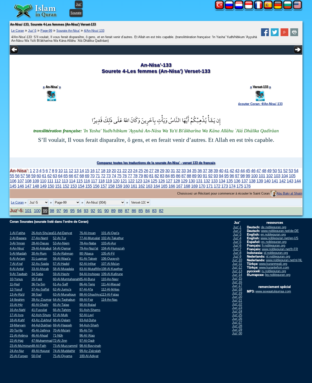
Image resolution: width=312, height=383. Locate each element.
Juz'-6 (237, 245)
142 (282, 180)
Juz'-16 (237, 282)
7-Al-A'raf (16, 264)
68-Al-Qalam (61, 320)
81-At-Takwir (88, 258)
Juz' (78, 4)
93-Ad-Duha (87, 320)
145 (13, 186)
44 (242, 170)
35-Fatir (36, 279)
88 (189, 175)
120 (116, 180)
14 (81, 170)
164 (156, 186)
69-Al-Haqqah (62, 325)
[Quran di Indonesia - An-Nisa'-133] (248, 8)
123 (139, 180)
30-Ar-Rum (39, 253)
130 (191, 180)
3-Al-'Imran (17, 243)
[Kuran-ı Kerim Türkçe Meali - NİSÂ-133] (219, 8)
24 (135, 170)
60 (39, 175)
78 (135, 175)
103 (277, 175)
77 (130, 175)
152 (66, 186)
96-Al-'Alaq (87, 335)
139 (259, 180)
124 (146, 180)
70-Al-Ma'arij (61, 330)
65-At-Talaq (61, 305)
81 (151, 175)
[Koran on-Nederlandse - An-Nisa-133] (238, 8)
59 (33, 175)
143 (290, 180)
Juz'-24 (237, 311)
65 (65, 175)
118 (101, 180)
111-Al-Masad (110, 284)
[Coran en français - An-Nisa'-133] (258, 8)
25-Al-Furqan (19, 356)
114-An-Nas (109, 299)
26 (146, 170)
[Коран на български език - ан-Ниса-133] (287, 8)
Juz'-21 (237, 300)
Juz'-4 (237, 238)
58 (28, 175)
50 (275, 170)
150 (51, 186)
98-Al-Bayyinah (90, 346)
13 (76, 170)
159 (119, 186)
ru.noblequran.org (274, 271)
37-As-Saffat (40, 289)
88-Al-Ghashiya (90, 294)
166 (171, 186)
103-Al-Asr (108, 243)
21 (119, 170)
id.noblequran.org (276, 253)
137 (244, 180)
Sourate (75, 13)
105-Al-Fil (108, 253)
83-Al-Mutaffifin (90, 269)
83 (162, 175)
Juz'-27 (237, 322)
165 (164, 186)
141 (275, 180)
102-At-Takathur (112, 238)
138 (252, 180)
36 (199, 170)
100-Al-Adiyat (88, 356)
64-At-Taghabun (64, 299)
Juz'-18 (237, 289)
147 (28, 186)
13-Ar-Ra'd (17, 294)
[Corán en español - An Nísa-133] (268, 8)
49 (269, 170)
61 (44, 175)
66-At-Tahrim (62, 310)
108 (28, 180)
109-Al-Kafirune (112, 274)
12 (71, 170)
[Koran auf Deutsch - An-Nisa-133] (277, 8)
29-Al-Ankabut (41, 248)
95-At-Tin (85, 330)
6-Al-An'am (17, 258)
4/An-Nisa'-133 (94, 30)
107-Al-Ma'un (110, 264)
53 (291, 170)
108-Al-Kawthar (112, 269)
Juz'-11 (237, 264)
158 (111, 186)
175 (239, 186)
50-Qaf (36, 356)
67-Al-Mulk (60, 315)
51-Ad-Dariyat (62, 233)
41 (226, 170)
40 (221, 170)
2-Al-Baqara (18, 238)
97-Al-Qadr (87, 340)
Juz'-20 (237, 297)
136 (237, 180)
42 (232, 170)
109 (35, 180)
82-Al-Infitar (87, 264)
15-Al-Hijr (16, 305)
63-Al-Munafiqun (64, 294)
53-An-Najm (61, 243)
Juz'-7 (237, 249)
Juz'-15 (237, 278)
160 (126, 186)
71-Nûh (58, 335)
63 (55, 175)
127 (169, 180)
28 (157, 170)
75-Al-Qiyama (62, 356)
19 (108, 170)
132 (207, 180)
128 (176, 180)
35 (194, 170)
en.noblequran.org (273, 234)
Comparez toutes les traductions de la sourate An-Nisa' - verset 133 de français (156, 163)
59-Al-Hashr (61, 274)
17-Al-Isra (16, 315)
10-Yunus (16, 279)
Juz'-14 (237, 275)
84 (167, 175)
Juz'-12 (237, 267)
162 (141, 186)
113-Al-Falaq (110, 294)
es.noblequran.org (273, 242)
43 (237, 170)
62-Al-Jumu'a (62, 289)
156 (96, 186)
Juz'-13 (237, 271)
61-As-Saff (60, 284)
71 (98, 175)
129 (184, 180)
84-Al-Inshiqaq (89, 274)
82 (157, 175)
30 (167, 170)
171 (209, 186)
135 (229, 180)
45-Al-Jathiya (40, 330)
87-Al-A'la (86, 289)
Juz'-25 (237, 315)
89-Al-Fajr (86, 299)
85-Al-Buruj (87, 279)
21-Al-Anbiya (19, 335)
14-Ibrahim (17, 299)
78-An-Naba (87, 243)
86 (178, 175)
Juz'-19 (237, 293)
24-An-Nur (17, 351)
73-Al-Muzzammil (65, 346)
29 (162, 170)
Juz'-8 (237, 253)
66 (71, 175)
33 (183, 170)
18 (103, 170)
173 (224, 186)
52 (285, 170)
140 (267, 180)
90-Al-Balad (87, 305)
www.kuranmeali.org (273, 264)
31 (173, 170)
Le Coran (17, 30)
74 (114, 175)
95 (226, 175)
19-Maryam (18, 325)
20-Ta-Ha (16, 330)
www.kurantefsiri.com (274, 267)
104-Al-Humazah (113, 248)
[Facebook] (265, 35)
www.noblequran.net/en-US (279, 238)
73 (108, 175)
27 (151, 170)
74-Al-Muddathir (64, 351)
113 (65, 180)
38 (210, 170)
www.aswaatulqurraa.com (273, 291)
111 (50, 180)
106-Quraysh (110, 258)
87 (183, 175)
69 (87, 175)
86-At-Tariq (87, 284)
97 (237, 175)
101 (262, 175)
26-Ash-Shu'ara (42, 233)
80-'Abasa (86, 253)
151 (58, 186)
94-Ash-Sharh (89, 325)
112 (57, 180)
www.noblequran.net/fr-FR (280, 249)
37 (205, 170)
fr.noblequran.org (273, 245)
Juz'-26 (237, 319)
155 (88, 186)
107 (20, 180)
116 (87, 180)
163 (149, 186)
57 (22, 175)
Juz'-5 (32, 30)
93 (216, 175)
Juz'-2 (237, 231)
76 (124, 175)
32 (178, 170)
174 (232, 186)
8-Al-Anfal (17, 269)
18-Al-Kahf (17, 320)
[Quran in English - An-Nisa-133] (297, 8)
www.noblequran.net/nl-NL (284, 260)
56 (17, 175)
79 (140, 175)
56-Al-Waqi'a (61, 258)
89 (194, 175)
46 (253, 170)
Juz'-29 (237, 329)
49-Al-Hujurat (40, 351)
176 (247, 186)
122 (131, 180)
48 (264, 170)
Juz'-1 (237, 227)
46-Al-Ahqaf (39, 335)
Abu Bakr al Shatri (289, 193)
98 (242, 175)
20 (114, 170)
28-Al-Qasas (40, 243)
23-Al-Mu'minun (20, 346)
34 (189, 170)
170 (202, 186)
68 (81, 175)
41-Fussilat (39, 310)
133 (214, 180)
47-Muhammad (41, 340)
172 (217, 186)
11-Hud (15, 284)
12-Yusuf (16, 289)
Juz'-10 (237, 260)
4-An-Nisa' (17, 248)
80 (146, 175)
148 (35, 186)
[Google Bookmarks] (284, 35)
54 (296, 170)
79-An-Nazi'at (88, 248)
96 (232, 175)
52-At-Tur (59, 238)
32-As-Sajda (40, 264)
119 (109, 180)
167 (179, 186)
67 (76, 175)
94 (221, 175)
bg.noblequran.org (277, 275)
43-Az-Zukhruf (41, 320)
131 (199, 180)
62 (49, 175)
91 (205, 175)
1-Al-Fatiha (17, 233)
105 (292, 175)
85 (173, 175)
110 (43, 180)
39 (216, 170)
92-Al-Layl (86, 315)
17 (98, 170)
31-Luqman (39, 258)
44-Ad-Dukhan (41, 325)
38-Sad (36, 294)
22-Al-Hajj (16, 340)
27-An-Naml (39, 238)
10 (60, 170)
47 (258, 170)
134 (222, 180)
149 (43, 186)
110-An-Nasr (109, 279)
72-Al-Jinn (60, 340)
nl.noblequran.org (278, 256)
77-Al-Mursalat (89, 238)
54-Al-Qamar (62, 248)
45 (248, 170)
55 (12, 175)
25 (140, 170)
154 (81, 186)
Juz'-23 (237, 308)
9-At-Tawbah (18, 274)
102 (269, 175)
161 (134, 186)
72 (103, 175)
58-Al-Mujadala (63, 269)
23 (130, 170)
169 (194, 186)
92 (210, 175)
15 (87, 170)
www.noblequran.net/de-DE (280, 231)
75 (119, 175)
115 (79, 180)
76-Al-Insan (87, 233)
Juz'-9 (237, 256)
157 (103, 186)
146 (20, 186)
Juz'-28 (237, 326)
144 (297, 180)
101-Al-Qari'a (110, 233)
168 (187, 186)
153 (73, 186)
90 (199, 175)
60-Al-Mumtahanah (66, 279)
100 (254, 175)
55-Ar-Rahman (63, 253)
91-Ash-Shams (89, 310)
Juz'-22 (237, 304)
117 (94, 180)
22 (124, 170)
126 (161, 180)
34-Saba (37, 274)
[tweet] (275, 35)
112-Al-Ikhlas (110, 289)
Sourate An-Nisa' (68, 30)
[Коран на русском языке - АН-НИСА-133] (229, 8)
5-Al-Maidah (18, 253)
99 (248, 175)
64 (60, 175)
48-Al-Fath (38, 346)
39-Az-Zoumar (41, 299)
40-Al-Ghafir (39, 305)
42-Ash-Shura (41, 315)
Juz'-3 (237, 234)
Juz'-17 (237, 286)
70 (92, 175)
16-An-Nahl (17, 310)
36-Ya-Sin (38, 284)
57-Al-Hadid (61, 264)
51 (280, 170)
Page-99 (46, 30)
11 (66, 170)
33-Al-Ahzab (40, 269)
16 (92, 170)
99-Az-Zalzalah (90, 351)
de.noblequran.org (273, 227)
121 (123, 180)
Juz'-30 (237, 333)
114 (72, 180)
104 (284, 175)
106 (13, 180)
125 (154, 180)
